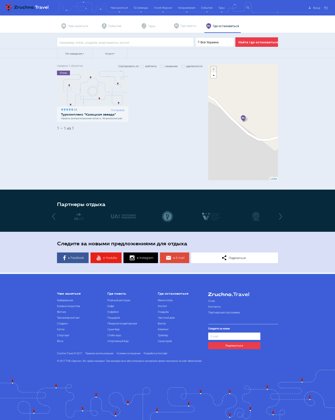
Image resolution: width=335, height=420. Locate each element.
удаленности (194, 66)
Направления (186, 7)
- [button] (213, 75)
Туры (221, 7)
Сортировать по (128, 66)
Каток (61, 329)
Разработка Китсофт (156, 353)
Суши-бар (113, 329)
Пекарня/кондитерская (122, 323)
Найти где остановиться (258, 42)
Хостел (162, 306)
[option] (60, 216)
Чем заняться (69, 293)
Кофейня (113, 312)
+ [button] (213, 69)
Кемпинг (163, 329)
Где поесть (116, 293)
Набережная (65, 300)
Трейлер (163, 335)
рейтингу (151, 66)
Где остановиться (173, 293)
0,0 (75, 109)
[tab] (75, 26)
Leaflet (274, 178)
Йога (60, 341)
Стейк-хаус (114, 335)
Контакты (214, 306)
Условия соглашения (129, 353)
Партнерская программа (224, 312)
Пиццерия (113, 317)
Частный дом (166, 317)
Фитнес (61, 312)
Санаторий (165, 341)
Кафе (110, 306)
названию (171, 66)
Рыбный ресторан (118, 300)
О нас (211, 301)
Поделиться (237, 258)
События (206, 7)
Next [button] (281, 216)
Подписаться (234, 345)
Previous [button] (54, 216)
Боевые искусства (68, 306)
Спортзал (63, 335)
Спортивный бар (118, 341)
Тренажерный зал (68, 317)
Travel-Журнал (163, 7)
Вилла (162, 323)
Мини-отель (165, 300)
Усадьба (163, 312)
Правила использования (99, 353)
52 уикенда (141, 7)
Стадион (62, 323)
